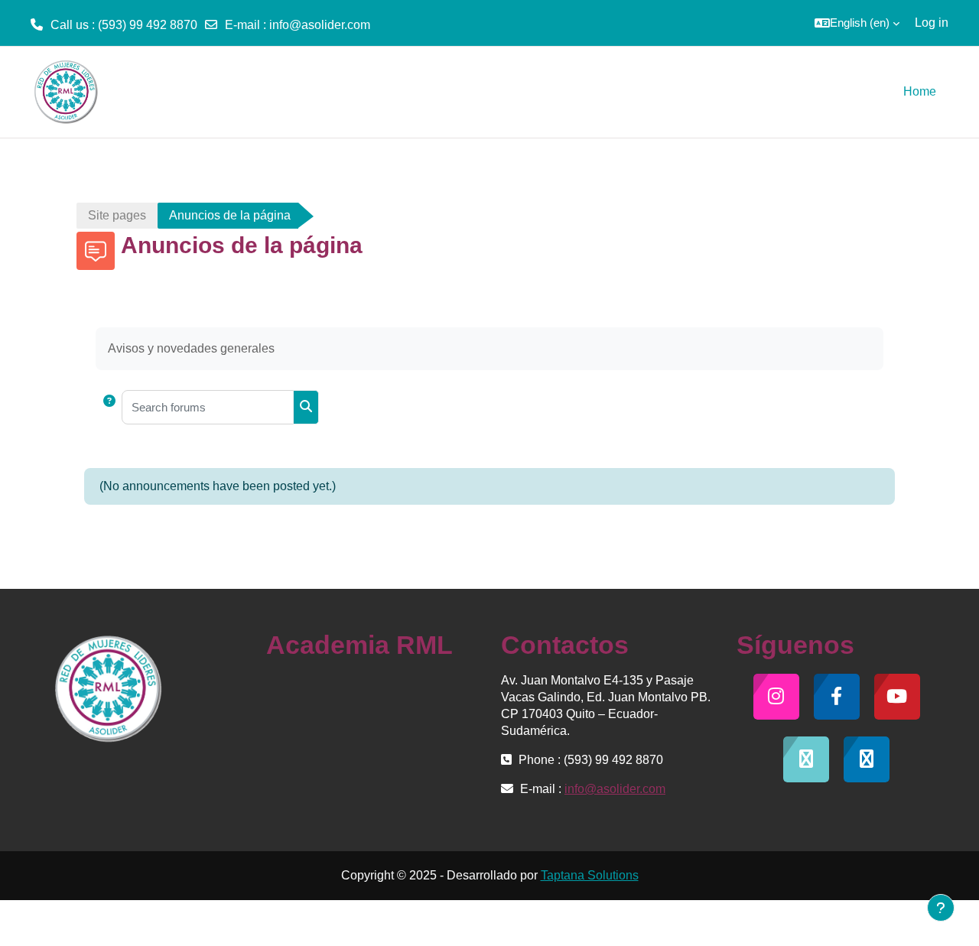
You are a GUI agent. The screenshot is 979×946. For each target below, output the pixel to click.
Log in (931, 22)
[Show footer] (941, 908)
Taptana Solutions (590, 875)
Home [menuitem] (919, 91)
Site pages (117, 215)
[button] (857, 23)
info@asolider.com (319, 24)
